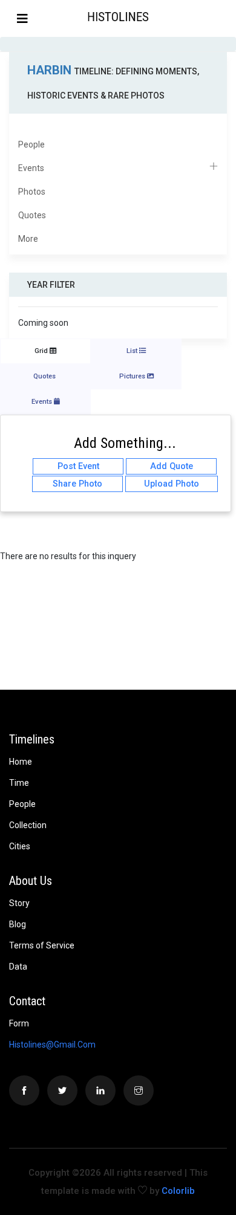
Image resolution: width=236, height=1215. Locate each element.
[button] (226, 18)
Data (18, 966)
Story (19, 903)
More (28, 239)
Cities (19, 846)
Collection (28, 825)
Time (19, 783)
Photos (31, 191)
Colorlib (178, 1190)
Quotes (32, 215)
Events (31, 168)
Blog (17, 924)
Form (19, 1023)
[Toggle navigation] (22, 19)
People (31, 144)
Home (20, 761)
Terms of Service (41, 945)
